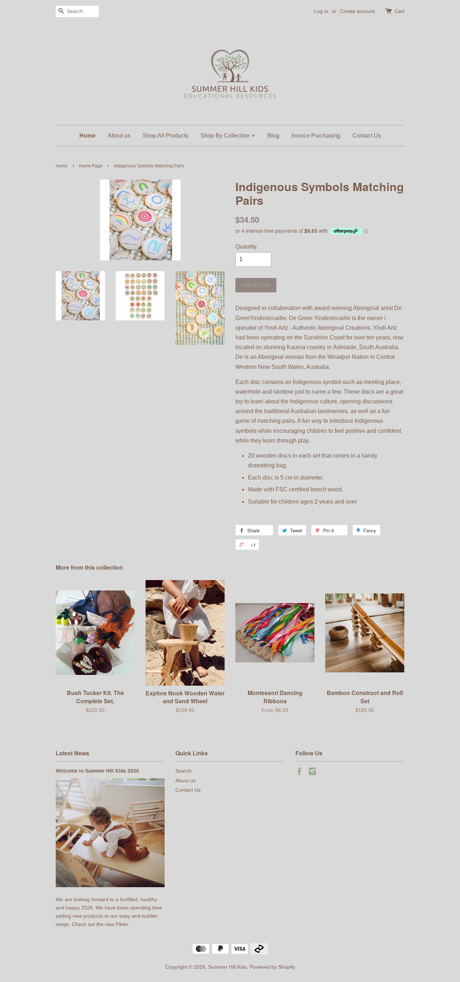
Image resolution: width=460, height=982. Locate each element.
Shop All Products (165, 136)
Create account (357, 11)
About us (119, 136)
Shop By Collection (226, 136)
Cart (399, 11)
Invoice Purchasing (315, 136)
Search (183, 771)
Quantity (246, 247)
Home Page (90, 165)
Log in (321, 11)
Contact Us (367, 136)
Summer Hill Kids (227, 967)
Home (87, 136)
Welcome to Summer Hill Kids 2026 (97, 770)
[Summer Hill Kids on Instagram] (312, 772)
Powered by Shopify (272, 967)
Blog (273, 136)
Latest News (72, 753)
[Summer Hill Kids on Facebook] (299, 772)
